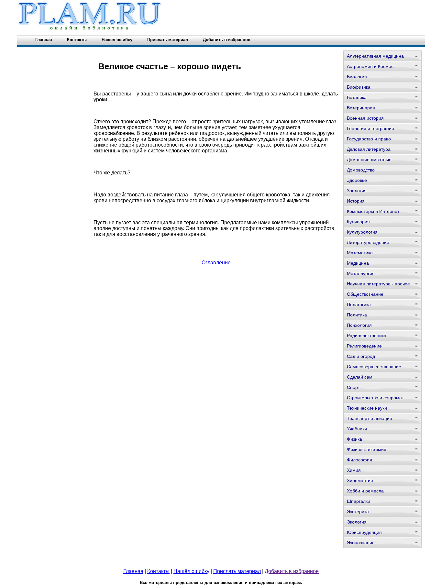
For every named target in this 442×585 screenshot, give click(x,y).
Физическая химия (366, 449)
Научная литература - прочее (378, 283)
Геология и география (370, 128)
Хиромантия (360, 480)
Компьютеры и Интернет (373, 211)
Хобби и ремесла (365, 490)
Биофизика (358, 87)
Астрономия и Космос (370, 66)
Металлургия (361, 273)
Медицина (358, 263)
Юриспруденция (364, 532)
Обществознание (365, 294)
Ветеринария (361, 107)
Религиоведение (364, 345)
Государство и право (369, 138)
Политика (357, 314)
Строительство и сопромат (375, 397)
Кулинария (358, 221)
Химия (354, 470)
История (356, 201)
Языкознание (361, 542)
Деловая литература (369, 149)
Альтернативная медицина (375, 56)
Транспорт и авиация (369, 418)
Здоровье (357, 180)
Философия (359, 459)
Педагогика (359, 304)
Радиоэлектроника (366, 335)
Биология (357, 76)
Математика (360, 252)
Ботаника (357, 97)
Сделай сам (359, 377)
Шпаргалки (358, 501)
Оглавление (216, 262)
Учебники (357, 428)
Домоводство (361, 169)
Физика (354, 439)
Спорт (353, 387)
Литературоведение (368, 242)
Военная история (365, 118)
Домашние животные (369, 159)
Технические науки (367, 408)
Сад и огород (361, 356)
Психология (359, 325)
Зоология (357, 190)
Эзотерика (358, 511)
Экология (357, 521)
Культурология (362, 232)
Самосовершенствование (374, 366)
